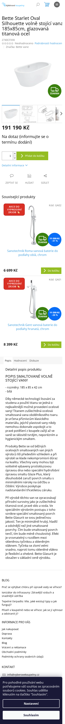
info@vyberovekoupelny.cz (23, 674)
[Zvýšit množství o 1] (14, 154)
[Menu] (56, 4)
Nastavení (31, 704)
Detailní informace (13, 165)
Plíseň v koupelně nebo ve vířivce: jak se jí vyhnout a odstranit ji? (32, 611)
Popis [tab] (8, 360)
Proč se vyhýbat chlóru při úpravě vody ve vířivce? (32, 587)
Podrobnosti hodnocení (49, 43)
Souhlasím (31, 715)
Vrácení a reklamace (14, 647)
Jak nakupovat (10, 629)
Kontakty (7, 638)
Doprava (7, 633)
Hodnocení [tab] (20, 360)
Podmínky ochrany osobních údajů (23, 656)
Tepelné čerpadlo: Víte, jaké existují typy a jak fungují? (29, 603)
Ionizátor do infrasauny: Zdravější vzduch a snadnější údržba (28, 594)
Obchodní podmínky (14, 652)
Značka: (17, 47)
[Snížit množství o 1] (14, 158)
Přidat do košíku (34, 155)
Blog (4, 643)
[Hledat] (38, 4)
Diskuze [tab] (34, 360)
